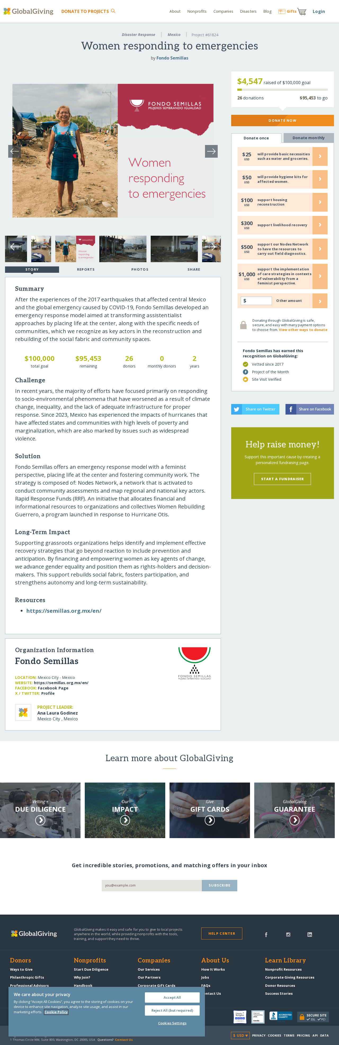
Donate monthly (309, 137)
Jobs (205, 977)
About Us (215, 960)
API (315, 1035)
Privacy (258, 1035)
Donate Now (282, 120)
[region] (106, 1012)
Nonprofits (197, 11)
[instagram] (288, 934)
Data (324, 1035)
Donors (20, 960)
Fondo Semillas (172, 58)
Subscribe (220, 885)
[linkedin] (309, 934)
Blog (267, 11)
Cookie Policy (56, 1012)
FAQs (205, 985)
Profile (48, 693)
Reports (86, 269)
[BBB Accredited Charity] (283, 1017)
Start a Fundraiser (282, 478)
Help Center (221, 933)
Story (32, 269)
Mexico (174, 34)
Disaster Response (138, 34)
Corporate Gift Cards (156, 985)
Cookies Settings (172, 1023)
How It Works (213, 969)
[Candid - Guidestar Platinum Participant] (260, 1017)
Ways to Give (21, 969)
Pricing (303, 1035)
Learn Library (285, 960)
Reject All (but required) (172, 1010)
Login (319, 11)
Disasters (248, 11)
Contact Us (211, 993)
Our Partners (149, 977)
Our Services (149, 969)
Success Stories (279, 993)
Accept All (172, 997)
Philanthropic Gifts (27, 977)
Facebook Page (53, 687)
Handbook (83, 985)
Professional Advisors (29, 985)
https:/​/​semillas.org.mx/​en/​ (63, 610)
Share (194, 269)
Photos (140, 269)
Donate (85, 11)
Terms (289, 1035)
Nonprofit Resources (283, 969)
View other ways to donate (303, 329)
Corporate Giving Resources (289, 977)
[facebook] (266, 934)
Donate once (256, 137)
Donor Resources (280, 985)
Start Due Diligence (91, 969)
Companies (223, 11)
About (175, 11)
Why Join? (82, 977)
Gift (292, 11)
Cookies (274, 1035)
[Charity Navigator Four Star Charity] (242, 1017)
